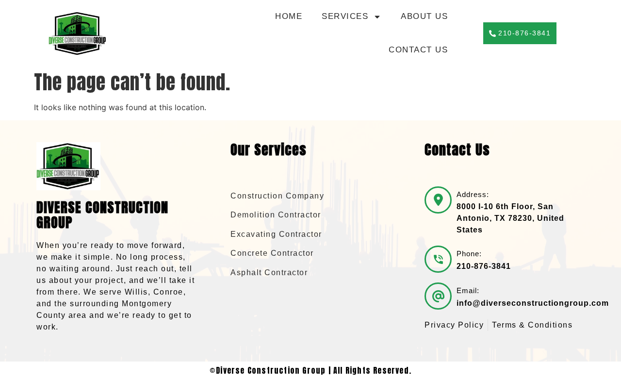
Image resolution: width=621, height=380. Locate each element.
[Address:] (438, 200)
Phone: (469, 253)
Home (288, 16)
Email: (468, 290)
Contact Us (418, 49)
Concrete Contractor (272, 253)
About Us (424, 16)
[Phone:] (438, 259)
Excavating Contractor (276, 234)
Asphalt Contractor (269, 272)
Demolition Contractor (275, 215)
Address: (473, 194)
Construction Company (277, 196)
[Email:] (438, 296)
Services (345, 16)
